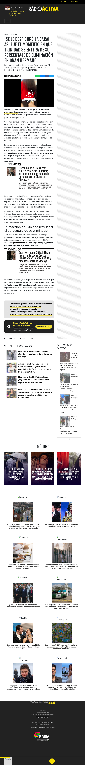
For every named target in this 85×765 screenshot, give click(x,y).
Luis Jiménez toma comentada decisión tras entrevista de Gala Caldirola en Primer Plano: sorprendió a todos (61, 687)
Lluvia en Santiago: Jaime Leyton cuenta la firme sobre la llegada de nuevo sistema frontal (31, 312)
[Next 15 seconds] (57, 761)
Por (12, 76)
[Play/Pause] (52, 761)
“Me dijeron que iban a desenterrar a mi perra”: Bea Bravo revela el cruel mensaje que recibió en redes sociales (61, 566)
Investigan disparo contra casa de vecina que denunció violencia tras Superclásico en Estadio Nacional (61, 607)
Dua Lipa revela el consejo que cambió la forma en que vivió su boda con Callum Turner (23, 647)
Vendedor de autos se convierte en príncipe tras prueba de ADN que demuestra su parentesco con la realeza (23, 687)
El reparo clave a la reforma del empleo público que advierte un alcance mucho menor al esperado (23, 566)
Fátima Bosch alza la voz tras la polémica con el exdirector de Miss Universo (61, 525)
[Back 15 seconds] (46, 761)
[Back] (41, 761)
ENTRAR (63, 1)
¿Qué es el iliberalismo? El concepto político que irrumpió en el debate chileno (23, 606)
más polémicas (11, 112)
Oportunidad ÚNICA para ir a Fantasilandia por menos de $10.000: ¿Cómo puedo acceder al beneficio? (61, 647)
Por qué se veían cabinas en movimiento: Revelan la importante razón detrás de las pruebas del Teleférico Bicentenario (23, 526)
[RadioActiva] (43, 9)
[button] (5, 757)
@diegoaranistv (19, 242)
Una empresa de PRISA (42, 735)
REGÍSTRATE (75, 1)
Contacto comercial (42, 717)
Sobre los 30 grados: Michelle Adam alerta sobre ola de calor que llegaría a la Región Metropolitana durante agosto (31, 306)
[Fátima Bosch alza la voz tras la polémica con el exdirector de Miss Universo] (62, 512)
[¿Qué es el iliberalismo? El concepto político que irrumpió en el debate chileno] (23, 593)
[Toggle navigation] (7, 21)
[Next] (62, 761)
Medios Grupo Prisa (42, 740)
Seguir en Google (43, 326)
